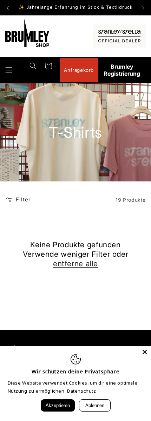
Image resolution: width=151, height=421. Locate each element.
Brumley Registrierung (122, 70)
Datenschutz (81, 391)
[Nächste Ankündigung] (143, 7)
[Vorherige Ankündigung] (7, 7)
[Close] (144, 352)
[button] (9, 70)
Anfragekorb (79, 70)
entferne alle (75, 263)
